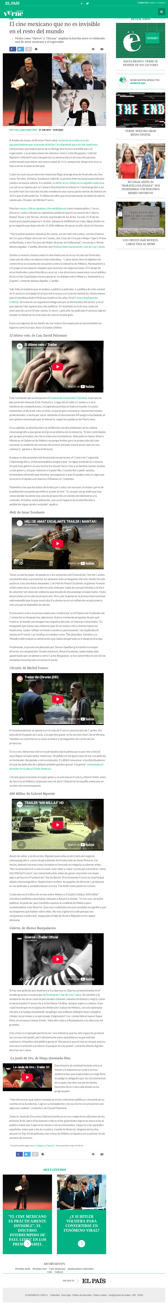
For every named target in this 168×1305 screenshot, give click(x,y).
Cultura (59, 1272)
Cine (49, 1272)
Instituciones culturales (81, 1268)
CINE (11, 18)
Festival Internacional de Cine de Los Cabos (79, 246)
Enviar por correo (102, 49)
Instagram (40, 1145)
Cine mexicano (57, 1268)
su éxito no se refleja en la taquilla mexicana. (78, 182)
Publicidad (55, 1295)
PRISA (140, 1295)
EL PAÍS (94, 1280)
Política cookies (100, 1295)
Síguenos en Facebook (81, 3)
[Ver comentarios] (37, 49)
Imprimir (93, 49)
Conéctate (143, 3)
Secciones (161, 11)
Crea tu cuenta (157, 3)
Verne (13, 13)
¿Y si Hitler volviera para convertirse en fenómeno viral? (81, 1224)
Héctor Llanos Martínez (23, 130)
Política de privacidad (82, 1295)
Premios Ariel (22, 1268)
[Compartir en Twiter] (20, 49)
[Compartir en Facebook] (12, 49)
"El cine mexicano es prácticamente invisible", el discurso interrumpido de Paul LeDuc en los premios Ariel (27, 1230)
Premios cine (40, 1268)
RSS (134, 1295)
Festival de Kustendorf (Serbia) (68, 397)
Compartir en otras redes (28, 49)
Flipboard (50, 1145)
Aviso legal (66, 1295)
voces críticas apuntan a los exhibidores (42, 208)
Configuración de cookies (119, 1295)
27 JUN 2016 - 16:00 (51, 130)
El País (13, 3)
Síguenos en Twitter (87, 3)
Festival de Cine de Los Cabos (63, 994)
